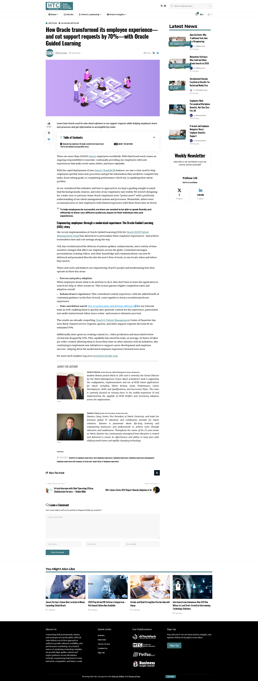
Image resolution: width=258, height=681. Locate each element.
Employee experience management (141, 457)
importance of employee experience (106, 461)
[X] (161, 6)
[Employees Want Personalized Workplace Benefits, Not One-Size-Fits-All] (177, 109)
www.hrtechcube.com (105, 356)
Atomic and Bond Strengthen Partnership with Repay (150, 603)
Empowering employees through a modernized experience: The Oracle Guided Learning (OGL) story (82, 145)
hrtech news (87, 461)
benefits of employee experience (81, 457)
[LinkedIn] (165, 6)
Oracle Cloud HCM (104, 170)
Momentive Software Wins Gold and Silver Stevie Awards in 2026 (199, 60)
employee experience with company (69, 461)
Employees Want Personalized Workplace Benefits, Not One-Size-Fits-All (200, 105)
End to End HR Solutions (175, 87)
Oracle (92, 156)
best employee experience (103, 457)
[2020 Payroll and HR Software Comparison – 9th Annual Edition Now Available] (108, 587)
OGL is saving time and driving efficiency (111, 306)
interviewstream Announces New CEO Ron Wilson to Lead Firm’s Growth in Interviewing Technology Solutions (191, 605)
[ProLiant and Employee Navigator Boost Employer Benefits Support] (177, 135)
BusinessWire (201, 115)
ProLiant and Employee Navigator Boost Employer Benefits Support (199, 131)
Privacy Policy (118, 676)
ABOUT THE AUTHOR (125, 143)
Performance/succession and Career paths (179, 43)
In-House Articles (70, 23)
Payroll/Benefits (176, 112)
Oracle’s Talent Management (113, 320)
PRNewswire (200, 46)
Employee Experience (120, 457)
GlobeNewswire (201, 90)
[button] (170, 676)
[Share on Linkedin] (158, 53)
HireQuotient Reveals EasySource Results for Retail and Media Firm (200, 82)
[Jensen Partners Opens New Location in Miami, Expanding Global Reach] (65, 587)
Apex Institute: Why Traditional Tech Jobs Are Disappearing (199, 38)
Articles (52, 23)
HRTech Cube (61, 53)
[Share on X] (154, 53)
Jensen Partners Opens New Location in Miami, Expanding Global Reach (65, 603)
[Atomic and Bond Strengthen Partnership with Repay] (150, 587)
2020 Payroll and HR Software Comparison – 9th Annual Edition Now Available (107, 603)
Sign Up (174, 645)
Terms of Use (134, 676)
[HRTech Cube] (59, 6)
